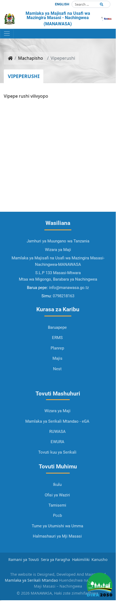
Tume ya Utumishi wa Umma (57, 526)
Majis (57, 358)
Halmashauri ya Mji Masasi (57, 536)
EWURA (57, 441)
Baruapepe (57, 327)
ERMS (57, 337)
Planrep (57, 348)
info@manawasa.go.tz (69, 287)
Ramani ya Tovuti (23, 559)
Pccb (57, 515)
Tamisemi (57, 505)
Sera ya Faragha (55, 559)
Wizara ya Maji (57, 410)
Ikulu (57, 484)
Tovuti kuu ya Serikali (57, 452)
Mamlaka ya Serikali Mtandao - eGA (57, 421)
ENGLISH (62, 4)
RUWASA (57, 431)
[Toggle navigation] (7, 33)
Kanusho (99, 559)
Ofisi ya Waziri (57, 495)
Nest (57, 368)
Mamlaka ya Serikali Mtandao (31, 580)
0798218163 (63, 296)
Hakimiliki (81, 559)
